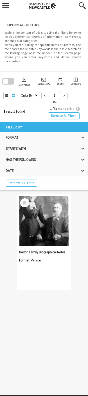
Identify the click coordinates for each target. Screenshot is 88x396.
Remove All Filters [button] (64, 116)
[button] (43, 81)
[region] (44, 156)
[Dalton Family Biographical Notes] (44, 221)
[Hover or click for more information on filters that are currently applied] (78, 109)
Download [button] (24, 81)
